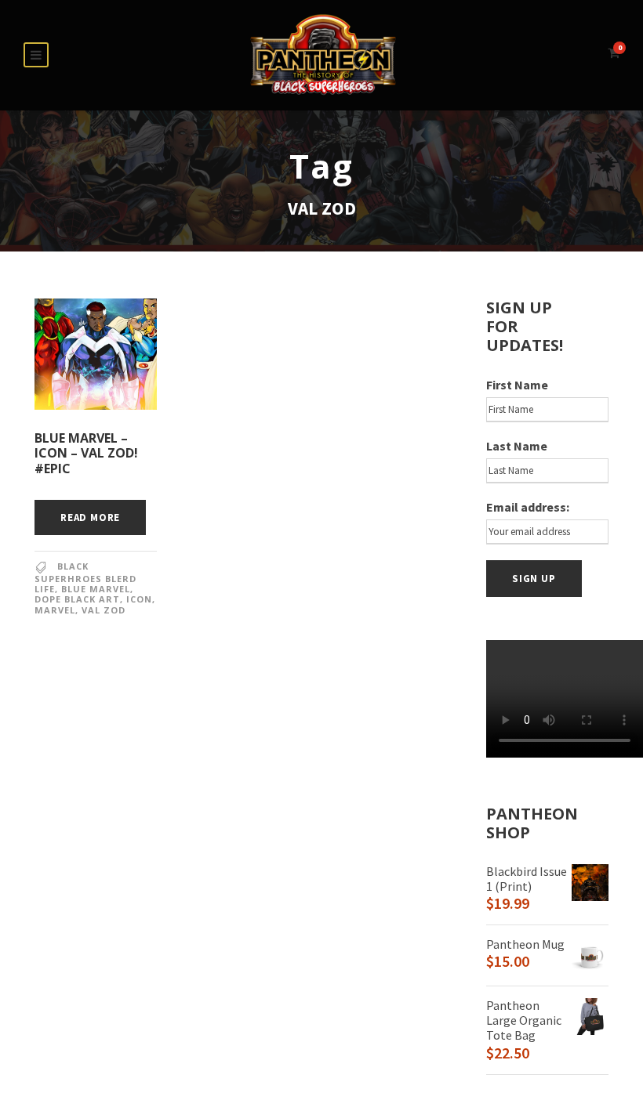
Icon (139, 599)
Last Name (516, 446)
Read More (90, 517)
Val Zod (103, 610)
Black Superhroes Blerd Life (85, 577)
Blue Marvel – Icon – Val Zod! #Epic (86, 452)
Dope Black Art (77, 599)
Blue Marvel (95, 589)
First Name (517, 385)
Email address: (527, 507)
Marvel (55, 610)
